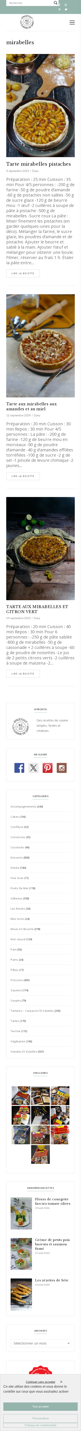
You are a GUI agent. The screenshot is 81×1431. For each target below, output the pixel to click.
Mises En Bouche (22, 929)
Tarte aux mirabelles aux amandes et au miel (31, 406)
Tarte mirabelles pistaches (38, 164)
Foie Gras (17, 878)
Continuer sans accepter (40, 1381)
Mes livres (18, 919)
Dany (35, 171)
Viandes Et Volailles (24, 1051)
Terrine (16, 1031)
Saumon (16, 990)
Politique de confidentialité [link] (40, 1425)
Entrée (15, 868)
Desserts (17, 857)
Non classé (18, 939)
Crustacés (17, 847)
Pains (14, 960)
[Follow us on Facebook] (19, 768)
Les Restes (18, 908)
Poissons (17, 980)
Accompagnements (23, 806)
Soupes (16, 1000)
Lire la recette (23, 273)
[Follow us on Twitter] (33, 768)
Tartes (15, 1021)
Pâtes (14, 970)
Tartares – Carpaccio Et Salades (32, 1011)
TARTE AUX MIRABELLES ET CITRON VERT (37, 609)
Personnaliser (40, 1418)
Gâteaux (16, 898)
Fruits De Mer (20, 888)
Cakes (15, 817)
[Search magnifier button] (56, 3)
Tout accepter (40, 1406)
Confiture (17, 827)
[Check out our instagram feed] (62, 768)
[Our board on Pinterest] (48, 768)
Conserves (18, 837)
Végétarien (18, 1041)
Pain (14, 949)
